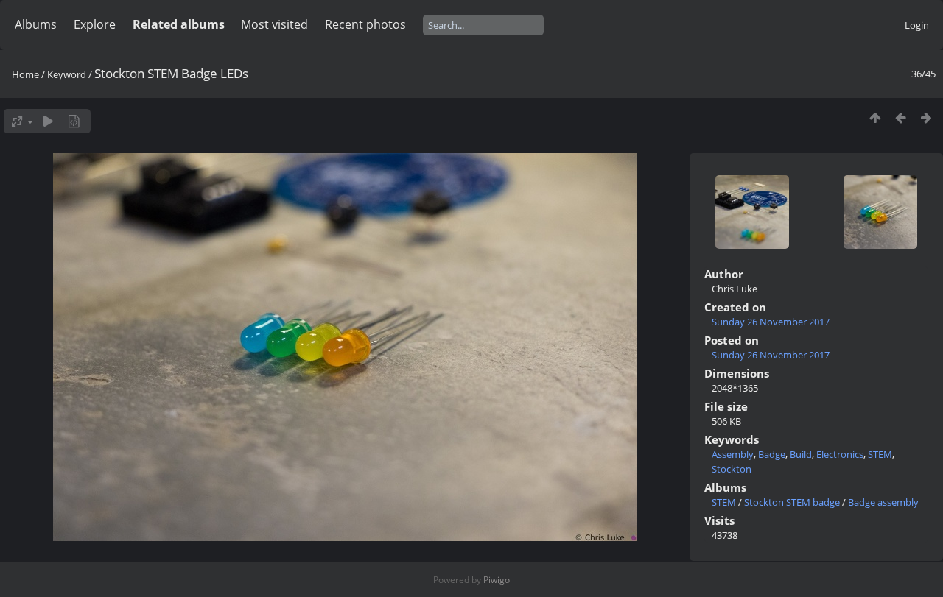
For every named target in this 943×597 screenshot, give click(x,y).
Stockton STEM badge (792, 502)
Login (917, 25)
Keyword (66, 74)
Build (801, 454)
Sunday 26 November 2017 (771, 321)
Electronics (839, 454)
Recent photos (365, 24)
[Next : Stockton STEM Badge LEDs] (926, 117)
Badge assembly (883, 502)
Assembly (733, 454)
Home (25, 74)
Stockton (731, 469)
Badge (771, 454)
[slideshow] (48, 121)
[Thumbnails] (875, 117)
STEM (880, 454)
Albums (36, 24)
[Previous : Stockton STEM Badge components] (901, 117)
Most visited (274, 24)
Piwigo (496, 579)
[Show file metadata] (74, 121)
